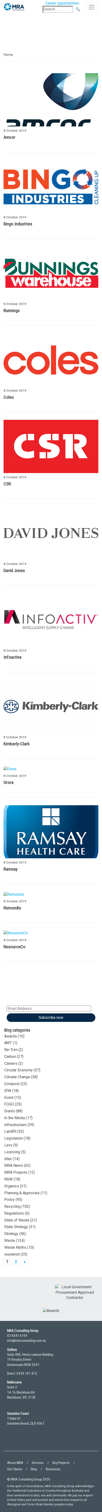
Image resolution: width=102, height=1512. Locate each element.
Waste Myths (15, 1247)
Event (9, 1097)
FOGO (9, 1104)
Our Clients (14, 1469)
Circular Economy (18, 1070)
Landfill (10, 1131)
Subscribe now (51, 1017)
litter (8, 1159)
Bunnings (12, 310)
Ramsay (11, 869)
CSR (7, 484)
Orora (9, 782)
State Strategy (16, 1227)
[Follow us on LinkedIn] (12, 1441)
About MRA (15, 1463)
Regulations (14, 1213)
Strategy (11, 1233)
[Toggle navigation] (91, 7)
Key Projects (61, 1463)
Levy (8, 1145)
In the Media (14, 1118)
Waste (9, 1240)
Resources (53, 1469)
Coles (9, 397)
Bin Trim (11, 1049)
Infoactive (13, 657)
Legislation (13, 1138)
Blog (34, 1469)
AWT (8, 1043)
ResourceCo (14, 946)
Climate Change (17, 1077)
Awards (10, 1036)
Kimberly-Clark (16, 744)
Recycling (12, 1206)
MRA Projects (15, 1172)
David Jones (14, 570)
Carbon (10, 1056)
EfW (7, 1090)
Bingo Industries (18, 224)
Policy (9, 1199)
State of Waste (16, 1220)
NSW (8, 1179)
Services (38, 1463)
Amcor (9, 137)
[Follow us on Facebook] (25, 1441)
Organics (11, 1186)
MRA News (13, 1165)
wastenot (12, 1254)
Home (8, 55)
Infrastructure (15, 1125)
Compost (11, 1084)
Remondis (12, 908)
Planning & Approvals (22, 1193)
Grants (9, 1111)
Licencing (12, 1152)
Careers (10, 1063)
